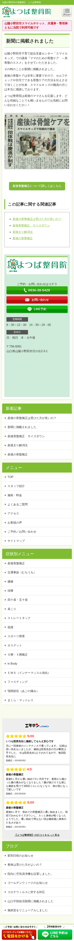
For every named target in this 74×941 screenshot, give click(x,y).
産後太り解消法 (23, 231)
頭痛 (10, 590)
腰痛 (10, 581)
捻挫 (10, 627)
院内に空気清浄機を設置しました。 (31, 873)
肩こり (12, 609)
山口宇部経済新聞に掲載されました (31, 901)
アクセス (13, 513)
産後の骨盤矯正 (23, 238)
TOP (10, 477)
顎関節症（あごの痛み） (23, 691)
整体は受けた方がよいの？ (25, 864)
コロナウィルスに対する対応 (26, 892)
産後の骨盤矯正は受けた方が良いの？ (37, 219)
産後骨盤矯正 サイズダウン (31, 225)
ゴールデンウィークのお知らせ (28, 882)
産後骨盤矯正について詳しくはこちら (37, 186)
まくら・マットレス (20, 700)
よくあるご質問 (18, 504)
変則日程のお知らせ (20, 855)
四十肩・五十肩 (18, 599)
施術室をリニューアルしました (28, 910)
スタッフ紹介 (16, 486)
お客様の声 (15, 522)
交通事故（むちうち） (22, 572)
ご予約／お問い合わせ (22, 531)
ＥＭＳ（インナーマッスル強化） (29, 672)
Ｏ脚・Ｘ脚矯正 (18, 654)
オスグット (15, 645)
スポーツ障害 (16, 636)
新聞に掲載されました (22, 427)
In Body (12, 663)
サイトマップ (16, 540)
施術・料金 (15, 495)
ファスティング (18, 681)
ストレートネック (19, 618)
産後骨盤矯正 (16, 563)
